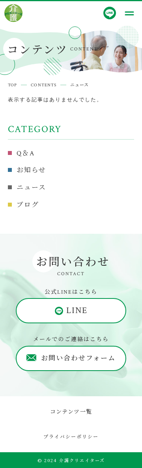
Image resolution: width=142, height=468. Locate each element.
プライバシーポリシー (71, 436)
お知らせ (31, 170)
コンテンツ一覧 (71, 411)
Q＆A (26, 153)
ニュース (31, 187)
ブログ (28, 205)
